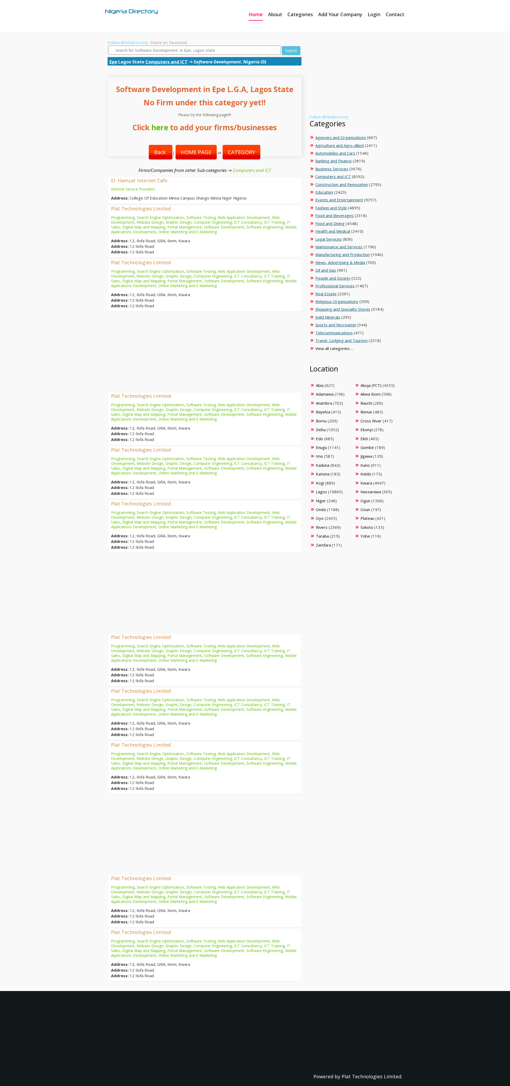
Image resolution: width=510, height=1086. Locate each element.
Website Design (150, 222)
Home (256, 14)
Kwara (366, 483)
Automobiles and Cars (335, 153)
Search (291, 50)
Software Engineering (264, 227)
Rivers (322, 527)
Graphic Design (178, 222)
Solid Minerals (327, 317)
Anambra (324, 403)
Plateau (367, 518)
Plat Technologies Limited (141, 208)
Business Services (331, 168)
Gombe (367, 447)
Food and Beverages (334, 215)
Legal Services (328, 239)
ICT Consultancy (248, 222)
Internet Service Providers (133, 189)
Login (374, 14)
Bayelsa (323, 411)
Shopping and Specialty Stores (342, 309)
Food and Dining (330, 223)
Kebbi (365, 474)
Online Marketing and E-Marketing (187, 231)
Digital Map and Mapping (143, 227)
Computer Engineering (213, 222)
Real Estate (326, 293)
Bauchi (366, 403)
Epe (113, 62)
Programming (123, 217)
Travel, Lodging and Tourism (341, 340)
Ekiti (364, 438)
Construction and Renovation (341, 184)
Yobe (365, 536)
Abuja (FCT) (370, 385)
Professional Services (335, 285)
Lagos (321, 491)
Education (324, 192)
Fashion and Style (331, 207)
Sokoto (366, 527)
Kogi (320, 483)
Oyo (320, 518)
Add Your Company (340, 14)
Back (160, 152)
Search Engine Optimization (160, 217)
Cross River (371, 420)
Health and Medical (332, 231)
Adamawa (325, 394)
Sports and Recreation (335, 324)
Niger (321, 500)
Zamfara (323, 545)
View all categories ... (334, 348)
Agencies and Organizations (340, 137)
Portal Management (184, 227)
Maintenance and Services (339, 246)
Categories (300, 14)
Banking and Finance (333, 160)
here (159, 127)
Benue (366, 411)
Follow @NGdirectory (128, 42)
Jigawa (366, 456)
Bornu (321, 420)
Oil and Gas (325, 270)
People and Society (332, 278)
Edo (319, 438)
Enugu (321, 447)
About (275, 14)
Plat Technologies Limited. (372, 1076)
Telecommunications (334, 332)
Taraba (322, 536)
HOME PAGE (196, 152)
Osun (365, 509)
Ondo (321, 509)
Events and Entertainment (339, 199)
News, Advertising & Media (340, 262)
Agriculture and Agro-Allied (339, 145)
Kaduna (322, 465)
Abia (320, 385)
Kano (365, 465)
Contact (395, 14)
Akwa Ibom (370, 394)
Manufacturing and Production (342, 254)
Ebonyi (366, 429)
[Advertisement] (204, 353)
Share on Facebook (168, 42)
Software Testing (201, 217)
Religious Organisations (336, 301)
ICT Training (274, 222)
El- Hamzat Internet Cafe (139, 180)
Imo (319, 456)
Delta (321, 429)
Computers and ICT (166, 62)
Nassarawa (370, 491)
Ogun (365, 500)
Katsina (322, 474)
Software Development (224, 227)
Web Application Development (244, 217)
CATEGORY (241, 152)
